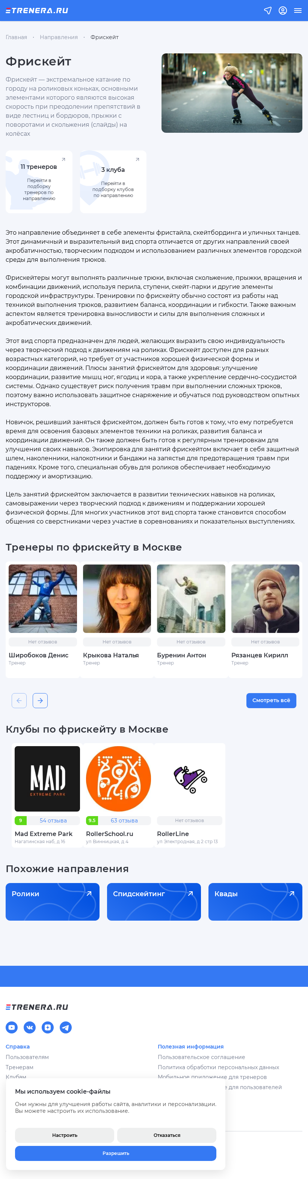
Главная (16, 37)
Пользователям (27, 1057)
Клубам (16, 1077)
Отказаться (167, 1135)
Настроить (64, 1135)
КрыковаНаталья (111, 655)
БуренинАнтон (181, 655)
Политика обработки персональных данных (218, 1067)
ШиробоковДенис (38, 655)
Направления (59, 37)
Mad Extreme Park (43, 834)
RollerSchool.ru (109, 834)
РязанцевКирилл (259, 655)
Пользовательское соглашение (201, 1057)
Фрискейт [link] (105, 37)
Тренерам (19, 1067)
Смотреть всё (271, 700)
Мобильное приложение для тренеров (212, 1077)
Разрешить (116, 1153)
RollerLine (173, 834)
